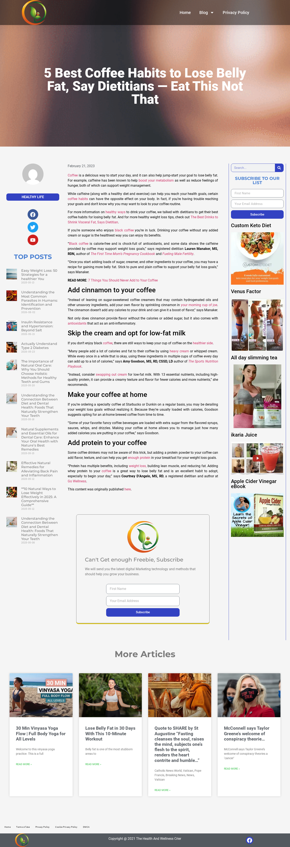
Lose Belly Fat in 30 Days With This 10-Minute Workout (110, 733)
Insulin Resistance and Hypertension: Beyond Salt (37, 326)
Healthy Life (33, 197)
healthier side (202, 343)
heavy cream (179, 351)
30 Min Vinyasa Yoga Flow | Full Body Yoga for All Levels (41, 733)
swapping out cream (111, 374)
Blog (203, 12)
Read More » (24, 764)
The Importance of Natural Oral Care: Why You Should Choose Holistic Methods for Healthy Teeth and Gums (39, 371)
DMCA (86, 827)
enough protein (139, 458)
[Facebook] (249, 840)
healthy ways (115, 212)
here (127, 489)
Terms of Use (23, 827)
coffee (108, 343)
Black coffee (78, 244)
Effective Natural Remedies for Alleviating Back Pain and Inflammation (39, 469)
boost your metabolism (156, 180)
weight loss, (138, 466)
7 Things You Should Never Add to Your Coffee (123, 280)
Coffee (73, 175)
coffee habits (78, 199)
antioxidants (77, 323)
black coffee (124, 230)
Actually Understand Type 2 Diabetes (39, 346)
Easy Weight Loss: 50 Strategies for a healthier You (39, 275)
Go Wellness (77, 481)
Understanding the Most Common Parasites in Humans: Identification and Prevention (39, 300)
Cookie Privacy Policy (66, 827)
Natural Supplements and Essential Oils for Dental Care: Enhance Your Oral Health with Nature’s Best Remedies (40, 439)
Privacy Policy (236, 12)
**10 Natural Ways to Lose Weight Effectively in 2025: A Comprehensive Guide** (38, 497)
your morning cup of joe (199, 305)
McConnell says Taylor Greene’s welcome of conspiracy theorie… (246, 733)
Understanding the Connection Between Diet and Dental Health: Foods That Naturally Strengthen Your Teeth (39, 405)
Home (185, 12)
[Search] (279, 168)
